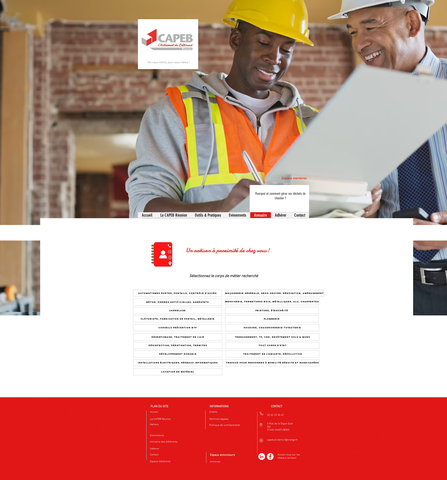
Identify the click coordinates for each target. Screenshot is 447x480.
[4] (337, 207)
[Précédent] (253, 199)
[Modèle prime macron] (298, 207)
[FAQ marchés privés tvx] (302, 207)
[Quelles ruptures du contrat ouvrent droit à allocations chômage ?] (229, 207)
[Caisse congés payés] (295, 207)
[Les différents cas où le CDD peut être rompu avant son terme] (279, 207)
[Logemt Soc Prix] (314, 207)
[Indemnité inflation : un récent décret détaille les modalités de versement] (275, 207)
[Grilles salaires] (252, 207)
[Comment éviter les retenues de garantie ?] (245, 207)
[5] (256, 207)
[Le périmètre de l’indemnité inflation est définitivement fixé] (283, 207)
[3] (333, 207)
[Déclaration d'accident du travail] (221, 207)
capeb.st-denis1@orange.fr (282, 439)
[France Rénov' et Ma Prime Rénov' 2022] (291, 207)
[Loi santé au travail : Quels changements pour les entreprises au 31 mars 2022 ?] (260, 207)
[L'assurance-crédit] (241, 207)
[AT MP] (306, 207)
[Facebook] (270, 456)
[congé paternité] (310, 207)
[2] (329, 207)
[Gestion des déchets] (225, 207)
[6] (322, 207)
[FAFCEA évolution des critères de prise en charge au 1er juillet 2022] (237, 207)
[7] (325, 207)
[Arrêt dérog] (318, 207)
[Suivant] (306, 199)
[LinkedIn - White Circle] (261, 456)
